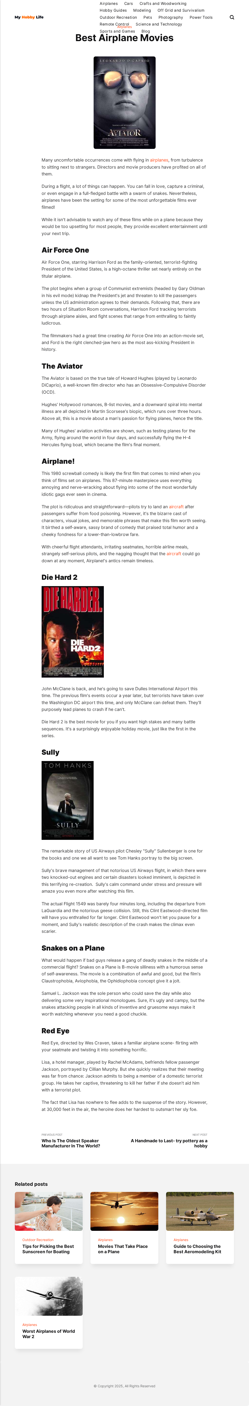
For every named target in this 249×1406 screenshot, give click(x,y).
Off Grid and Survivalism (181, 10)
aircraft (176, 506)
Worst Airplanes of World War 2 (49, 1334)
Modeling (142, 10)
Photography (171, 17)
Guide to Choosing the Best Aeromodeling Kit (198, 1249)
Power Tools (201, 17)
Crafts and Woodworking (163, 3)
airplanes (159, 160)
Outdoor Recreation (118, 17)
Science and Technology (159, 24)
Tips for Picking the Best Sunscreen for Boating (48, 1249)
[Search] (232, 17)
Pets (147, 17)
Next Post (169, 1141)
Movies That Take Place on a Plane (123, 1249)
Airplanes (109, 3)
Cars (128, 3)
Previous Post (71, 1141)
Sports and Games (117, 31)
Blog (146, 31)
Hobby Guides (113, 10)
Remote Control (114, 24)
